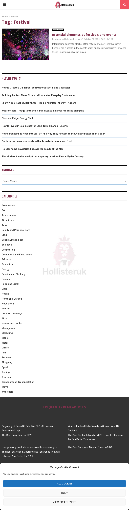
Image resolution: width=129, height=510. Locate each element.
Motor (5, 342)
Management (9, 328)
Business (7, 244)
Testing (6, 372)
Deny (64, 492)
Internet (6, 308)
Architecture (58, 30)
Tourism (6, 377)
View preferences (64, 502)
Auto (4, 225)
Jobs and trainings (12, 313)
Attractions (8, 220)
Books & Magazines (13, 239)
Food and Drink (10, 284)
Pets (4, 352)
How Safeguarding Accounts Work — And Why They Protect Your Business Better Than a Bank (53, 133)
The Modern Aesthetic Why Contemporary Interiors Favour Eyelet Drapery (42, 156)
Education (7, 264)
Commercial (8, 249)
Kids (4, 318)
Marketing (7, 333)
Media (5, 338)
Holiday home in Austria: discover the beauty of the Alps (32, 149)
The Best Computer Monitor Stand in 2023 (90, 447)
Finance (6, 279)
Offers (5, 347)
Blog (4, 235)
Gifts (4, 288)
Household (8, 303)
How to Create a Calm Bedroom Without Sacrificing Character (36, 87)
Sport (5, 367)
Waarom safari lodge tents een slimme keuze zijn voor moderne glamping (43, 110)
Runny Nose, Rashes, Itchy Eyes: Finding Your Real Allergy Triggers (39, 103)
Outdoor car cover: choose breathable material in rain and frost (37, 141)
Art (3, 210)
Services (6, 357)
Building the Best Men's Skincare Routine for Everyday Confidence (38, 95)
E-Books (6, 259)
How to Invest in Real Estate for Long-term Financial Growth (35, 126)
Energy (5, 269)
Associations (9, 215)
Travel (5, 387)
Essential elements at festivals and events (84, 35)
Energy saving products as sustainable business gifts (29, 447)
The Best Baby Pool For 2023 (17, 435)
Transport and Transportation (18, 382)
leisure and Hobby (12, 323)
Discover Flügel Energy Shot (17, 118)
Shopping (7, 362)
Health (5, 293)
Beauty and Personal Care (16, 230)
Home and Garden (12, 298)
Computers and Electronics (17, 254)
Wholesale (7, 391)
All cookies (64, 483)
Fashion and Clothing (13, 274)
